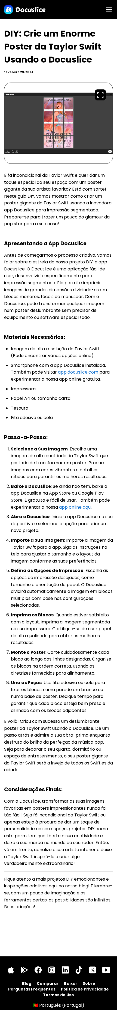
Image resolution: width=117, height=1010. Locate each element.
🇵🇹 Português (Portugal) (58, 1005)
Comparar (48, 983)
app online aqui (75, 507)
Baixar (70, 983)
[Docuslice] (24, 9)
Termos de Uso (58, 995)
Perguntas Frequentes (32, 989)
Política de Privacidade (85, 989)
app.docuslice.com (78, 372)
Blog (26, 983)
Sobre (89, 983)
